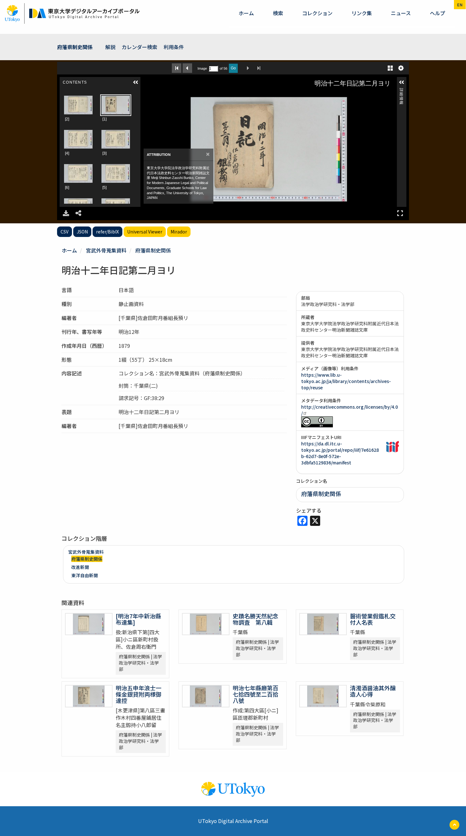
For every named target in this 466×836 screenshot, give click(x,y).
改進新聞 (80, 567)
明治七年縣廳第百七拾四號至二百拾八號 (255, 694)
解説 (110, 47)
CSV (64, 231)
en (460, 5)
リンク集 (362, 13)
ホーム (246, 13)
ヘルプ (437, 13)
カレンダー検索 (139, 47)
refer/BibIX (107, 231)
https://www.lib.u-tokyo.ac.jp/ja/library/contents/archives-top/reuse (346, 381)
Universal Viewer (144, 231)
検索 (278, 13)
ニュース (401, 13)
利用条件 (174, 47)
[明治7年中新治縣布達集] (138, 619)
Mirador (179, 231)
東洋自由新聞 (84, 575)
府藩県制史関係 (75, 47)
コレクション (317, 13)
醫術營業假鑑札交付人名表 (373, 619)
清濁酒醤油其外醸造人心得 (373, 691)
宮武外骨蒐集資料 (106, 250)
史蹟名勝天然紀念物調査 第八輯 (255, 619)
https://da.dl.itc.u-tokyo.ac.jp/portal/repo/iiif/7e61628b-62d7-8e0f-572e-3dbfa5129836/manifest (340, 453)
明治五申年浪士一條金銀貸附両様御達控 (138, 694)
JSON (82, 231)
